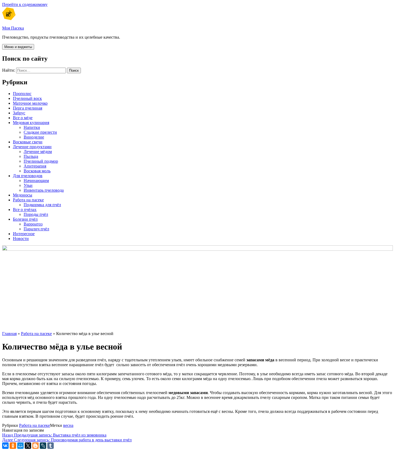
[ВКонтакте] (5, 445)
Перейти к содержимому (25, 4)
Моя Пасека (13, 28)
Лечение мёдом (38, 151)
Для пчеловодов (27, 175)
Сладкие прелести (40, 132)
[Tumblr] (50, 445)
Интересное (24, 233)
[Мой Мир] (20, 445)
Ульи (28, 185)
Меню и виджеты (18, 47)
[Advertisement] (163, 289)
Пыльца (31, 156)
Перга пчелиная (27, 108)
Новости (21, 238)
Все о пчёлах (25, 209)
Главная (9, 333)
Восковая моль (37, 171)
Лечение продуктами (32, 146)
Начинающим (36, 180)
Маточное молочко (30, 103)
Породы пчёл (36, 214)
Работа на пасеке (28, 200)
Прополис (22, 93)
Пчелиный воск (27, 98)
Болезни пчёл (25, 219)
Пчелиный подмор (41, 161)
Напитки (32, 127)
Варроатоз (33, 224)
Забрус (19, 113)
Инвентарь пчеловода (44, 190)
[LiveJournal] (43, 445)
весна (68, 425)
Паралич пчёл (36, 229)
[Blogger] (35, 445)
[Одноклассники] (13, 445)
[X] (28, 445)
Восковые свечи (27, 142)
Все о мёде (23, 117)
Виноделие (34, 137)
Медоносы (22, 195)
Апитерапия (35, 166)
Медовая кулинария (31, 122)
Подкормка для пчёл (42, 204)
